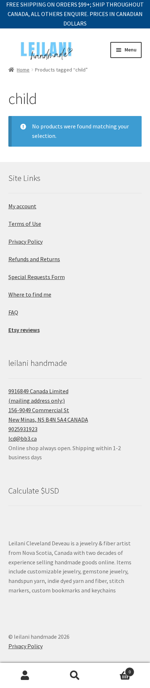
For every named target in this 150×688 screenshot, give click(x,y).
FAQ (13, 312)
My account (22, 206)
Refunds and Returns (34, 259)
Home (23, 69)
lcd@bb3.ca (22, 438)
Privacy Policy (25, 241)
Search (75, 675)
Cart (115, 669)
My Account (25, 675)
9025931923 (23, 429)
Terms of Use (24, 223)
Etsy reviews (24, 329)
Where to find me (29, 294)
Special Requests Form (36, 277)
